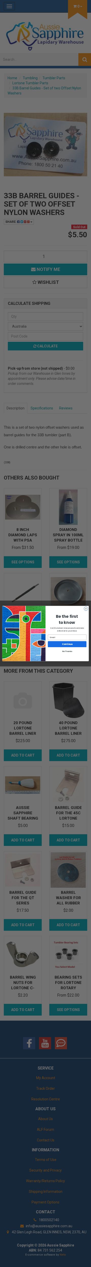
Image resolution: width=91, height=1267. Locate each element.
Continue (67, 644)
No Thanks (67, 651)
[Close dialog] (86, 608)
